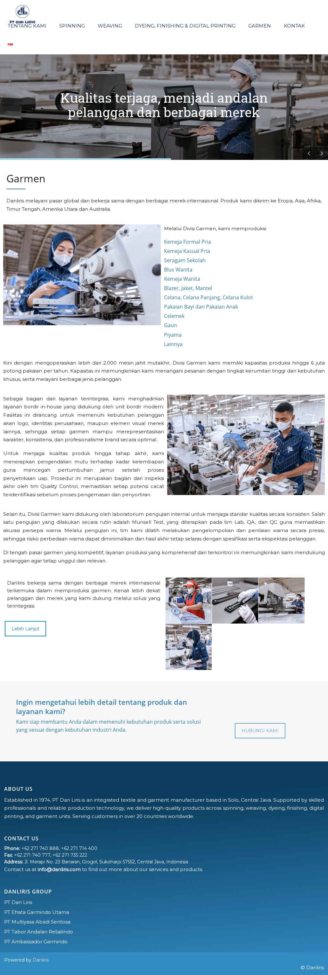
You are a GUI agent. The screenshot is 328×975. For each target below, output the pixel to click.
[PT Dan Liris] (22, 13)
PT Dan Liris (18, 902)
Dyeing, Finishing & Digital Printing (184, 26)
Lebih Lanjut (25, 629)
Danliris (41, 960)
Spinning (71, 26)
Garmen (259, 26)
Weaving (109, 26)
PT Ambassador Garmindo (36, 942)
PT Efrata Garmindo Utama (36, 912)
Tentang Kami (26, 26)
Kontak (294, 26)
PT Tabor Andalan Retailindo (38, 932)
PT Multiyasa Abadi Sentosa (37, 922)
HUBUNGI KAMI (260, 731)
